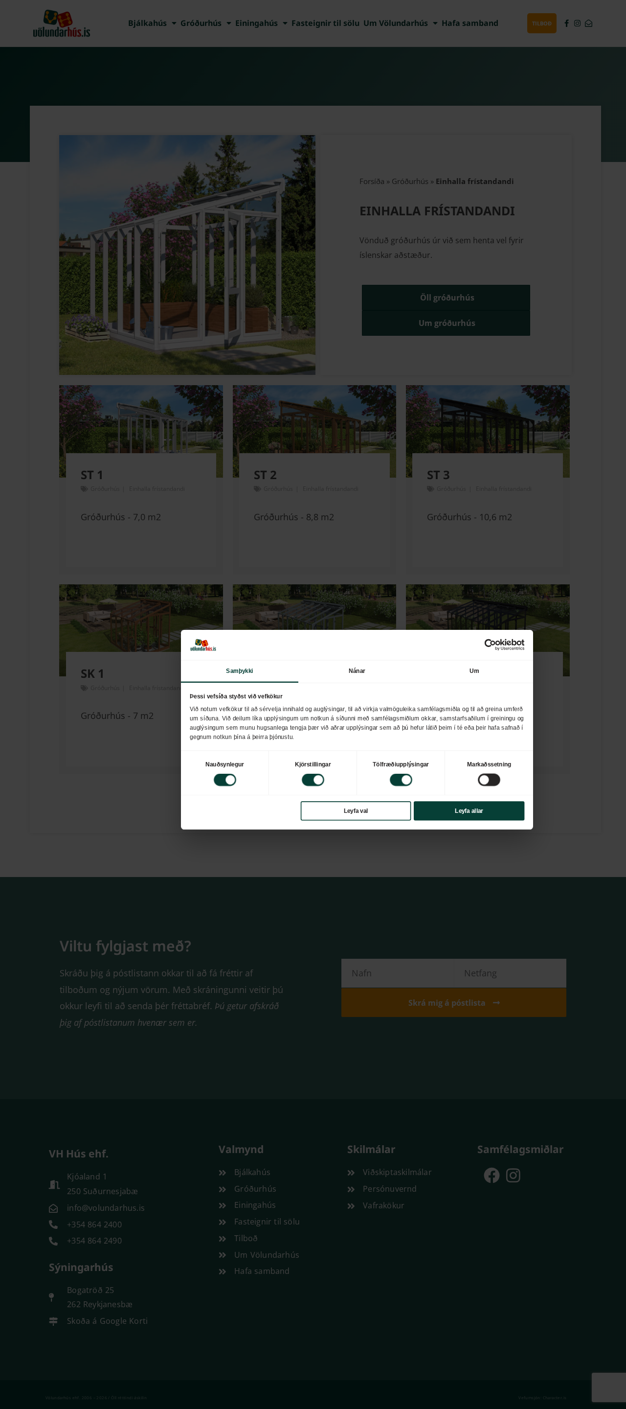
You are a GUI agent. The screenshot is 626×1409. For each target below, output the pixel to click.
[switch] (313, 779)
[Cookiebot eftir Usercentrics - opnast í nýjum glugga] (490, 644)
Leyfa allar (469, 810)
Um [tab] (474, 670)
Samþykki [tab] (239, 670)
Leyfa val (356, 810)
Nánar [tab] (357, 670)
